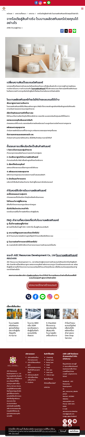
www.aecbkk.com (69, 401)
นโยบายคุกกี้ (15, 433)
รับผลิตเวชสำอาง (33, 275)
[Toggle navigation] (82, 8)
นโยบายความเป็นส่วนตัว (49, 431)
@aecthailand (71, 416)
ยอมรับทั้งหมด (74, 431)
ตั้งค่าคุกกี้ (63, 431)
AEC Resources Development (68, 383)
